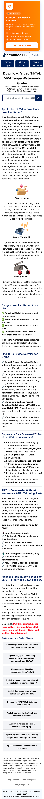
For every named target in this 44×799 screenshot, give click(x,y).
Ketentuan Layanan (28, 780)
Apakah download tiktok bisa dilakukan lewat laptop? (22, 725)
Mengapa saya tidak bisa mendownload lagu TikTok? (22, 670)
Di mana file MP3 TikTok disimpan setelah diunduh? (22, 703)
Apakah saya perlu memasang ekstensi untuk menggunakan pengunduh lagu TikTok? (22, 658)
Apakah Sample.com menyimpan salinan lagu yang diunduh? (22, 692)
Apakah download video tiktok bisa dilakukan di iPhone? (22, 714)
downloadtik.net (11, 796)
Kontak (16, 780)
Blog (9, 780)
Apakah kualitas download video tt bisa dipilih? (22, 747)
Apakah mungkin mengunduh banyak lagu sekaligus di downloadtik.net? (22, 681)
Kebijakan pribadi (22, 785)
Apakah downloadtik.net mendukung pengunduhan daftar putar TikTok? (22, 736)
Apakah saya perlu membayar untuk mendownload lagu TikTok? (22, 646)
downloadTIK (16, 55)
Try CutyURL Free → (22, 45)
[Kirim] (38, 98)
